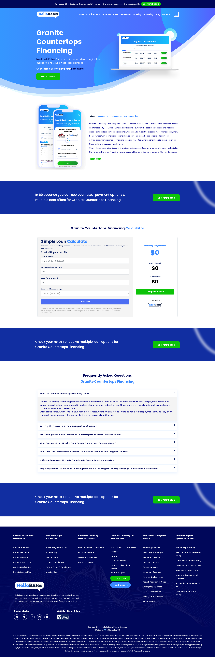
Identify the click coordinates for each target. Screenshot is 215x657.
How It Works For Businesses (123, 547)
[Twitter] (24, 617)
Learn (165, 14)
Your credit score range (51, 289)
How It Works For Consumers (91, 547)
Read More (95, 158)
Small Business (150, 601)
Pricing (114, 556)
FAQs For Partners (119, 561)
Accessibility (51, 552)
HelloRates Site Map (22, 572)
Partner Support (118, 572)
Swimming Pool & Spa (153, 552)
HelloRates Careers (22, 562)
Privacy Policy (52, 557)
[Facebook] (16, 617)
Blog (158, 14)
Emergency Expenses (152, 587)
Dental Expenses (150, 567)
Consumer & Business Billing (188, 560)
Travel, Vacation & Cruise (154, 582)
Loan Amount (47, 256)
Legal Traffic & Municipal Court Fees (187, 577)
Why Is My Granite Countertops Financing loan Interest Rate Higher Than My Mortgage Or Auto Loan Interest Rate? (99, 468)
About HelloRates (21, 547)
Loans (81, 14)
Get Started (120, 578)
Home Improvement (152, 547)
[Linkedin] (39, 617)
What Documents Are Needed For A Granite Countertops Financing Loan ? (78, 443)
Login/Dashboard (120, 585)
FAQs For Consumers (87, 557)
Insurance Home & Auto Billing (186, 593)
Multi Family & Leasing (186, 547)
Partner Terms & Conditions (58, 567)
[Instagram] (32, 617)
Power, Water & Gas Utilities (188, 565)
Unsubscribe (51, 572)
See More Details (151, 4)
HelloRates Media (21, 557)
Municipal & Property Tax (187, 570)
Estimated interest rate (51, 267)
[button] (107, 393)
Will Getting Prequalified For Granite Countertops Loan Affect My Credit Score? (80, 434)
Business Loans (110, 14)
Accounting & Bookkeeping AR (188, 585)
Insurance (125, 14)
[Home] (48, 15)
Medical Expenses (151, 562)
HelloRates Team (21, 552)
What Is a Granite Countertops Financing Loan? (64, 393)
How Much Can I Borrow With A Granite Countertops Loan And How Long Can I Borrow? (84, 451)
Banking (137, 14)
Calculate (85, 301)
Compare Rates (155, 291)
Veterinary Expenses (152, 572)
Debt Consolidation (152, 591)
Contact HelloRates (22, 567)
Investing (148, 14)
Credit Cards (93, 14)
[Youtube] (47, 617)
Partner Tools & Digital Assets (121, 566)
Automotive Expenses (153, 577)
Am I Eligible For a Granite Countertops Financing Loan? (68, 426)
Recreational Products (153, 557)
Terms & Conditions (55, 562)
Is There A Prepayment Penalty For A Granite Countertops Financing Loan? (78, 460)
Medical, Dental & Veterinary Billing (188, 554)
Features (115, 552)
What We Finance (86, 552)
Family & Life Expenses (153, 596)
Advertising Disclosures (56, 547)
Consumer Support (87, 562)
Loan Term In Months (50, 278)
